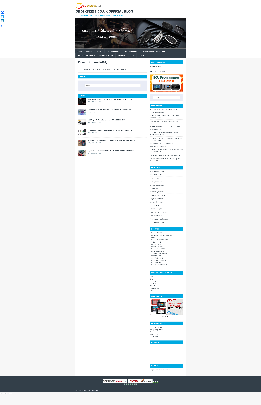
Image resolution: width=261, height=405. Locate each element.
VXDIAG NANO (156, 242)
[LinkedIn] (2, 21)
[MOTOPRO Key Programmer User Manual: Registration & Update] (82, 144)
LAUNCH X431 (156, 244)
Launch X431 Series (156, 202)
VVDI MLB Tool (156, 262)
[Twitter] (2, 17)
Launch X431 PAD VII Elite (159, 265)
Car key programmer (156, 192)
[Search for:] (112, 85)
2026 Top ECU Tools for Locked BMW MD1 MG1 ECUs (106, 120)
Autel (132, 55)
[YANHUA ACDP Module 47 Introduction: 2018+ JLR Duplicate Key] (82, 134)
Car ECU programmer (157, 185)
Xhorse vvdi (153, 332)
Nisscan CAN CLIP (157, 246)
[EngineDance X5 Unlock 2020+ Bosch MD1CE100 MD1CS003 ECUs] (82, 155)
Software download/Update (159, 219)
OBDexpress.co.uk (156, 327)
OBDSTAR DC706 (157, 258)
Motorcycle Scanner (106, 55)
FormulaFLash (156, 256)
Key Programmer (131, 51)
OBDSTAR (153, 281)
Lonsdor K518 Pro (157, 233)
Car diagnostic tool (156, 182)
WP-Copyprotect (10, 393)
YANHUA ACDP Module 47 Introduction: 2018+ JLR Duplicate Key (111, 130)
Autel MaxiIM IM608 (158, 251)
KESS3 (153, 237)
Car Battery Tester (156, 175)
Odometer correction (85, 55)
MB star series (154, 205)
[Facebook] (2, 13)
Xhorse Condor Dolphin (159, 253)
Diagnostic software (156, 199)
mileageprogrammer (156, 330)
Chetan (6, 393)
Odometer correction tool (158, 212)
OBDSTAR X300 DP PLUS (159, 240)
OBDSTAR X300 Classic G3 (160, 260)
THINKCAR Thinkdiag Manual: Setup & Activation (166, 155)
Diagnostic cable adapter (158, 195)
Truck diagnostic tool (157, 222)
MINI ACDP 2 (122, 55)
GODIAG (89, 51)
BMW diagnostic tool (157, 171)
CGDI (151, 290)
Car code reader (155, 178)
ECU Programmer (113, 51)
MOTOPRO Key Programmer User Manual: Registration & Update (111, 140)
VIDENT (152, 286)
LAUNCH (153, 283)
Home (79, 51)
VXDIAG (98, 51)
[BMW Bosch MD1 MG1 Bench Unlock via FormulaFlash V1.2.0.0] (82, 103)
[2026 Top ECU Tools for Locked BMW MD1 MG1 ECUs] (82, 124)
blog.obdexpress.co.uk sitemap (160, 370)
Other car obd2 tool (156, 216)
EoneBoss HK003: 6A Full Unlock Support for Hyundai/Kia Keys (110, 110)
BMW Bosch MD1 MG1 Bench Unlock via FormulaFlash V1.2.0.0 (110, 99)
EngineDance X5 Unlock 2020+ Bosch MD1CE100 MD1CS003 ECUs (111, 151)
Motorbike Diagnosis (157, 209)
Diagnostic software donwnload (161, 235)
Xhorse (141, 55)
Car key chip (154, 188)
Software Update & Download (154, 51)
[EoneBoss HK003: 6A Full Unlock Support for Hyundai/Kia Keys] (82, 114)
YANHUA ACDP (155, 288)
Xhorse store (154, 334)
